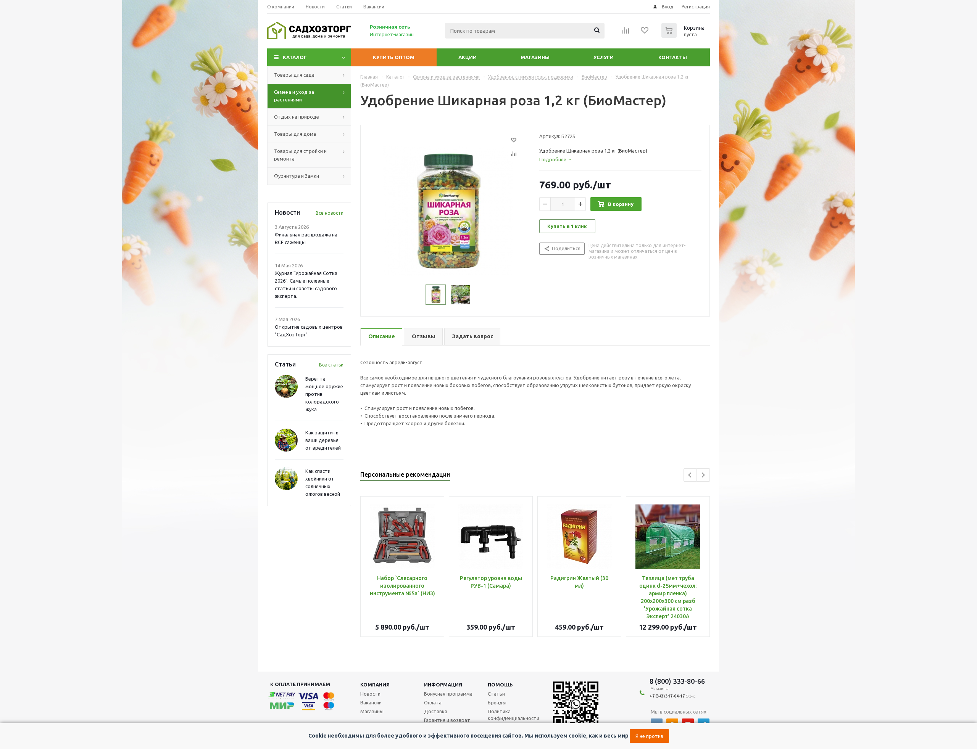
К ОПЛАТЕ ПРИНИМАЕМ (300, 684)
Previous (690, 475)
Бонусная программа (448, 693)
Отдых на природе (296, 116)
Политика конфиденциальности (513, 715)
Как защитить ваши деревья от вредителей (323, 440)
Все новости (329, 213)
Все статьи (331, 364)
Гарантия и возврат (447, 720)
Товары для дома (295, 134)
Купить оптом (393, 57)
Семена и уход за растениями (294, 95)
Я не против (649, 736)
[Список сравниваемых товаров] (626, 32)
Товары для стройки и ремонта (300, 154)
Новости (370, 693)
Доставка (435, 711)
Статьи (496, 693)
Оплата (433, 702)
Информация (443, 684)
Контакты (672, 57)
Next (703, 475)
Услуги (603, 57)
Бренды (497, 702)
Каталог (295, 57)
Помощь (500, 684)
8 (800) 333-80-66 (677, 681)
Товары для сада (294, 74)
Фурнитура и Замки (296, 175)
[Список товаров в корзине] (684, 35)
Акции (467, 57)
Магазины (535, 57)
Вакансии (371, 702)
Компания (375, 684)
